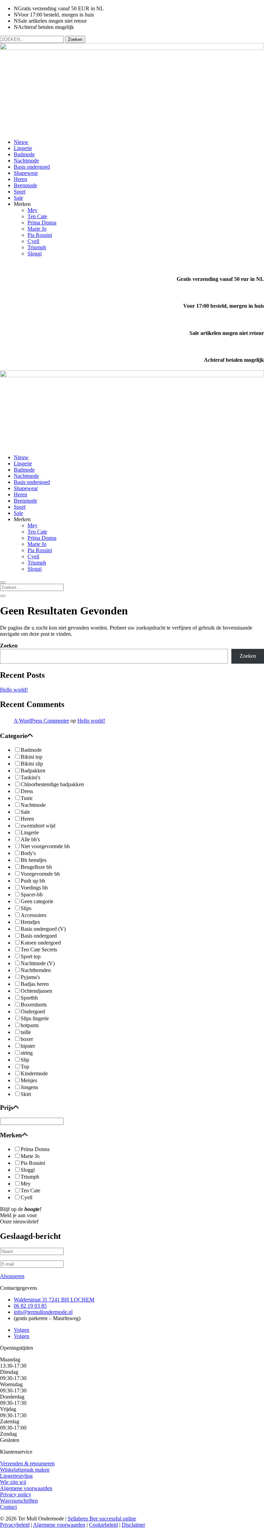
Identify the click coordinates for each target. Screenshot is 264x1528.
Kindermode (34, 1073)
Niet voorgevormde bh (45, 846)
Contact (8, 1507)
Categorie (13, 735)
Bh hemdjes (33, 860)
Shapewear (26, 173)
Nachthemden (36, 970)
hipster (28, 1046)
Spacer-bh (32, 894)
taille (26, 1032)
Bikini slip (32, 764)
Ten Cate (37, 216)
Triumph (37, 247)
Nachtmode (26, 161)
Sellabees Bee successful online (102, 1518)
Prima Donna (42, 222)
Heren (20, 179)
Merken (11, 1135)
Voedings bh (34, 888)
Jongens (29, 1087)
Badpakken (33, 770)
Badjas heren (35, 984)
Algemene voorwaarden (26, 1488)
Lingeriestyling (16, 1476)
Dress (27, 791)
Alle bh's (30, 839)
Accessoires (33, 915)
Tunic (27, 798)
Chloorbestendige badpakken (52, 784)
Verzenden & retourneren (27, 1463)
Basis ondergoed (32, 167)
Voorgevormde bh (40, 874)
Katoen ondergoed (41, 943)
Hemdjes (30, 922)
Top (25, 1066)
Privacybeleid (15, 1525)
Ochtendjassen (36, 991)
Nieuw (21, 142)
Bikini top (31, 757)
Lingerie (23, 148)
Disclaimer (133, 1525)
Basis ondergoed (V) (43, 929)
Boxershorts (34, 1005)
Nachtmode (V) (38, 963)
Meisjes (29, 1080)
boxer (27, 1039)
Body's (28, 853)
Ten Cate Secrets (39, 949)
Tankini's (30, 777)
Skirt (26, 1094)
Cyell (33, 241)
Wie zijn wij (13, 1482)
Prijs (6, 1107)
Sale (18, 198)
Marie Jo (37, 229)
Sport (19, 191)
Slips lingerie (35, 1018)
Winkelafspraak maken (25, 1470)
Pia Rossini (40, 235)
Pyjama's (30, 977)
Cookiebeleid (103, 1525)
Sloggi (35, 253)
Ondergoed (33, 1011)
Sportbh (29, 998)
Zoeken (9, 646)
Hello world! (14, 690)
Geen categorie (37, 901)
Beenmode (25, 185)
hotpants (30, 1025)
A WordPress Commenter (41, 721)
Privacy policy (15, 1494)
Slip (25, 1060)
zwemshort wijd (38, 826)
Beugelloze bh (36, 867)
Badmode (24, 154)
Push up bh (33, 881)
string (27, 1053)
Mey (32, 210)
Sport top (31, 956)
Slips (26, 908)
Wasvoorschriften (19, 1501)
